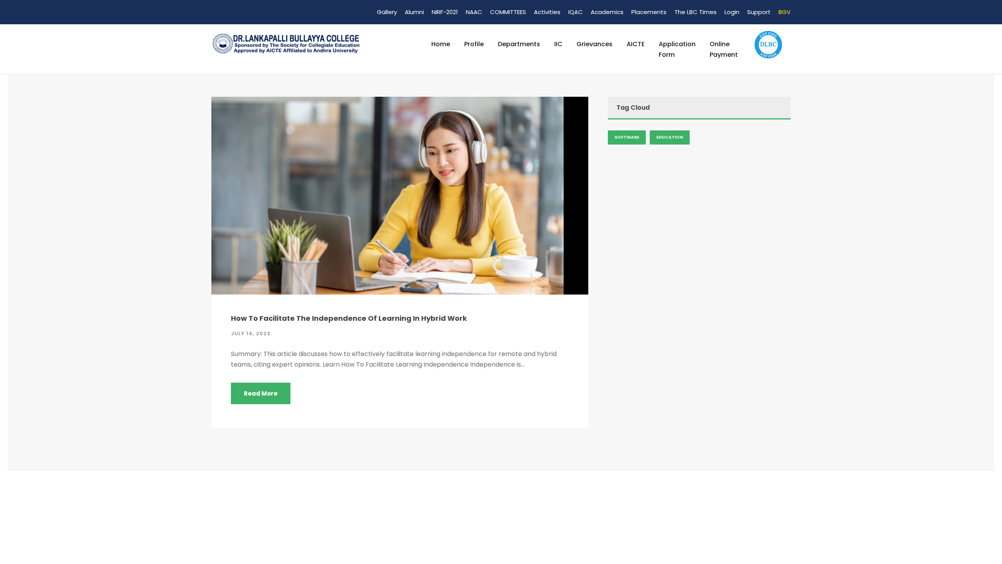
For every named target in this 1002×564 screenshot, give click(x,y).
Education (669, 137)
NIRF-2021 (445, 12)
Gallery (387, 12)
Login (731, 12)
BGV (785, 12)
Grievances (595, 44)
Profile (474, 44)
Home (440, 44)
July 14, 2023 (250, 333)
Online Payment (724, 49)
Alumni (414, 12)
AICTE (636, 44)
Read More (261, 393)
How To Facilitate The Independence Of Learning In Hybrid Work (349, 318)
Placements (649, 12)
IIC (558, 44)
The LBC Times (695, 12)
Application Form (677, 49)
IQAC (575, 12)
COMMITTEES (508, 12)
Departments (519, 44)
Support (759, 12)
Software (627, 137)
